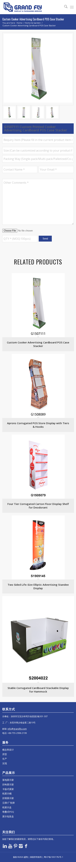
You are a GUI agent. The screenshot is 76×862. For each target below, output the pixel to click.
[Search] (64, 7)
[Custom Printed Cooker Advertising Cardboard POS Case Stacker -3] (38, 112)
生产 (4, 758)
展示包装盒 (8, 816)
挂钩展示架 (8, 784)
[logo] (30, 7)
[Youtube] (10, 846)
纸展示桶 (6, 793)
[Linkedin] (5, 846)
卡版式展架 (8, 789)
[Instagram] (21, 846)
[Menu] (72, 7)
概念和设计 (8, 749)
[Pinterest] (15, 846)
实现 (4, 763)
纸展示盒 (6, 807)
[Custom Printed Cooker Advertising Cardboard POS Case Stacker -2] (24, 112)
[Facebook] (26, 846)
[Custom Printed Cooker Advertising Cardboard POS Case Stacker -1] (38, 68)
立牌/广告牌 (8, 802)
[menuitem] (64, 7)
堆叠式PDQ (8, 811)
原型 (4, 754)
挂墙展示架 (8, 798)
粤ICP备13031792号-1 (53, 857)
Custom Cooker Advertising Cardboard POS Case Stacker (33, 19)
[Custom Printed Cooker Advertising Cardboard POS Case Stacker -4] (52, 112)
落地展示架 (8, 779)
